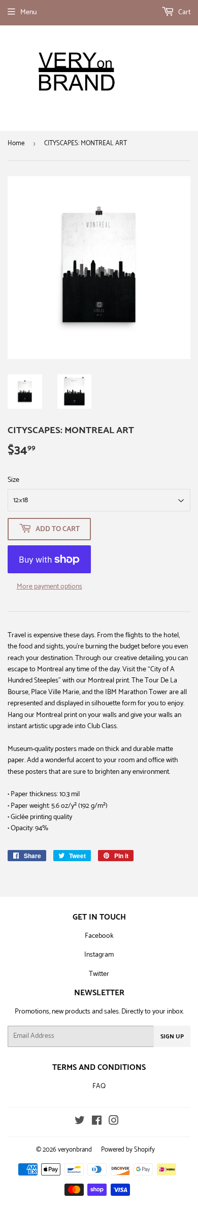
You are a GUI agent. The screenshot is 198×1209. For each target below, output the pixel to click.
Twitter (99, 974)
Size (13, 480)
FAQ (99, 1086)
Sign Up (172, 1036)
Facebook (99, 936)
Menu (28, 12)
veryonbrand (75, 1150)
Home (16, 143)
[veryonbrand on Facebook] (96, 1122)
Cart (183, 12)
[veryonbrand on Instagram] (114, 1122)
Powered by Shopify (128, 1150)
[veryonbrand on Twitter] (80, 1122)
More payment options (49, 587)
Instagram (99, 955)
